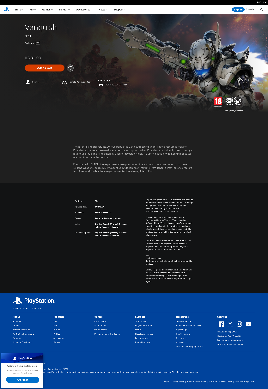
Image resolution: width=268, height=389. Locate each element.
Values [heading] (98, 316)
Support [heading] (140, 316)
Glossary (180, 342)
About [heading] (16, 316)
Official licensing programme (189, 346)
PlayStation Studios (21, 329)
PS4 (55, 325)
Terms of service (183, 321)
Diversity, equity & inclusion (107, 334)
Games (46, 9)
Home (15, 308)
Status (138, 329)
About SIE (17, 321)
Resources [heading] (182, 316)
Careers (16, 325)
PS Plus (63, 9)
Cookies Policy (225, 381)
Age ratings (181, 329)
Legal (166, 381)
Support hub (141, 321)
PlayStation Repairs (144, 334)
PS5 (31, 9)
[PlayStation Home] (6, 9)
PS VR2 (56, 329)
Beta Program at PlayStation (230, 344)
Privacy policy (178, 381)
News (102, 9)
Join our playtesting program (230, 340)
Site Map (213, 381)
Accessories (83, 9)
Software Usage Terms (245, 381)
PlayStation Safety (143, 325)
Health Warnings (153, 258)
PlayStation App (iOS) (226, 331)
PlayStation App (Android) (229, 336)
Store (18, 9)
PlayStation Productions (23, 334)
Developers (181, 338)
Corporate (17, 338)
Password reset (142, 338)
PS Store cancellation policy (188, 325)
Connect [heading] (222, 316)
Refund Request (142, 342)
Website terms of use (196, 381)
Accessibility (100, 325)
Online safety (100, 329)
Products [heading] (58, 316)
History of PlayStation (22, 342)
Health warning (183, 334)
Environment (100, 321)
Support (118, 9)
